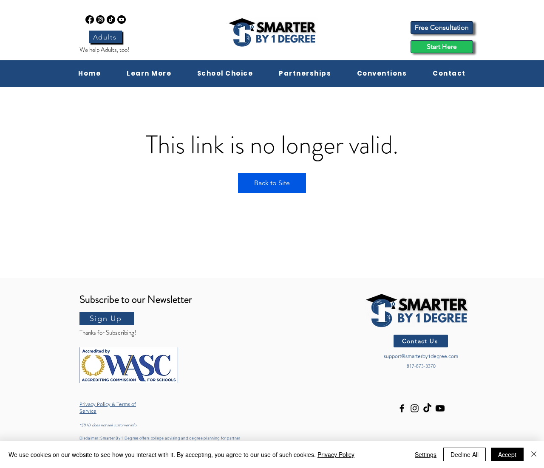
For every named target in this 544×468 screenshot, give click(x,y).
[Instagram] (100, 19)
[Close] (534, 454)
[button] (149, 73)
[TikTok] (111, 19)
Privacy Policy (335, 454)
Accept (507, 454)
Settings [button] (425, 454)
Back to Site (272, 183)
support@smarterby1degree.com (421, 356)
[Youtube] (121, 19)
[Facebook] (89, 19)
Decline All (464, 454)
